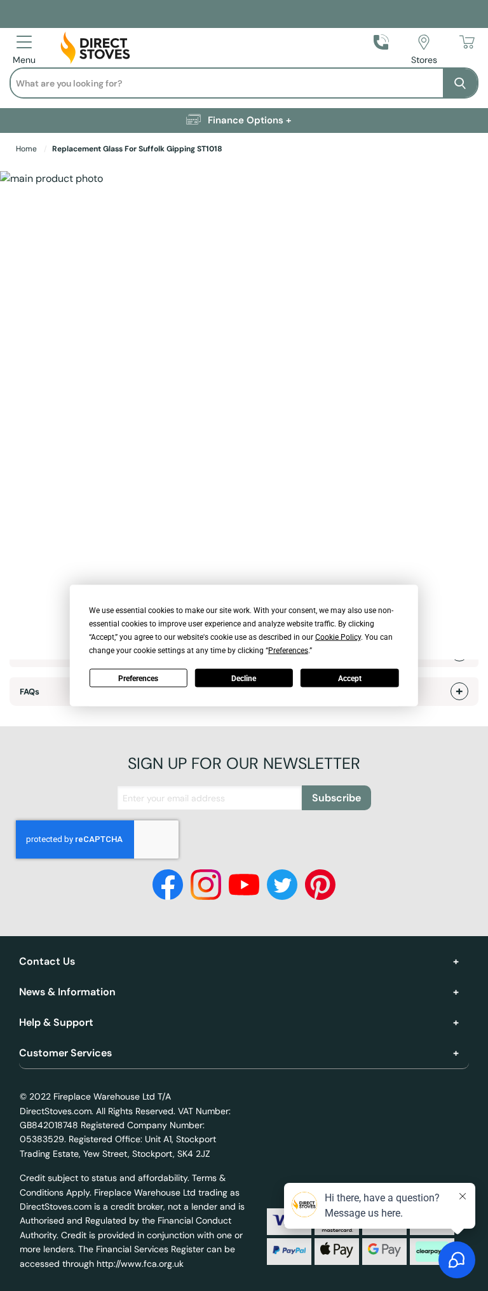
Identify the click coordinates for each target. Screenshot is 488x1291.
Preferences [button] (288, 650)
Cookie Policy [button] (338, 637)
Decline (243, 677)
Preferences (138, 677)
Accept (350, 677)
